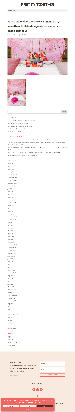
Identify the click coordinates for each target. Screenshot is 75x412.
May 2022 (10, 264)
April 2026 (10, 166)
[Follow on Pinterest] (41, 389)
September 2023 (12, 222)
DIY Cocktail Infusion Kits (53, 152)
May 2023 (10, 231)
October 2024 (12, 203)
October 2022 (12, 250)
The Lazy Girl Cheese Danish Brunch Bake (20, 126)
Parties (10, 320)
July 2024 (10, 205)
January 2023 (11, 242)
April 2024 (10, 208)
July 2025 (10, 189)
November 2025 (12, 177)
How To (10, 317)
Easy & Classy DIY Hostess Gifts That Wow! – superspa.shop (25, 152)
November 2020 (12, 295)
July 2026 (10, 163)
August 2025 (11, 186)
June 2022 (10, 262)
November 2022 (12, 247)
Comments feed (12, 342)
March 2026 (11, 169)
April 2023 (10, 233)
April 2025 (10, 194)
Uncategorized (12, 328)
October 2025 (12, 180)
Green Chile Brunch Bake (15, 132)
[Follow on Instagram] (37, 389)
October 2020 (12, 298)
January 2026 (11, 172)
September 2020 (12, 301)
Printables (10, 323)
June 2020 (10, 309)
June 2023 (10, 228)
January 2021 (11, 292)
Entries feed (11, 339)
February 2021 (12, 290)
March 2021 (11, 287)
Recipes (10, 326)
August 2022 (11, 256)
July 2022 (10, 259)
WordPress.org (12, 345)
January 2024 (11, 214)
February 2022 (12, 273)
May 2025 (10, 191)
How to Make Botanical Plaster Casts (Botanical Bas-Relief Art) (32, 140)
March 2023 (11, 236)
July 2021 (10, 278)
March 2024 (11, 211)
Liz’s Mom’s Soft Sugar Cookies (17, 129)
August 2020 (11, 304)
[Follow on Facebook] (33, 389)
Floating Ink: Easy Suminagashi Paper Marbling (21, 120)
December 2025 (12, 175)
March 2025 (11, 197)
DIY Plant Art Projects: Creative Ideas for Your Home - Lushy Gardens (28, 142)
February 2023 (12, 239)
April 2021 (10, 284)
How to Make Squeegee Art (29, 155)
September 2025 (12, 183)
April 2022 (10, 267)
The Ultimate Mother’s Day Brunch (18, 123)
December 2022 (12, 245)
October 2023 (12, 219)
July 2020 (10, 306)
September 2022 (12, 253)
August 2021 (11, 276)
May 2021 (10, 281)
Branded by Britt (57, 403)
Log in (9, 337)
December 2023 (12, 217)
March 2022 (11, 270)
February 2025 (12, 200)
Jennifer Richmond (14, 35)
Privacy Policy (14, 375)
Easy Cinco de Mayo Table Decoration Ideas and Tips (23, 147)
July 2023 (10, 225)
